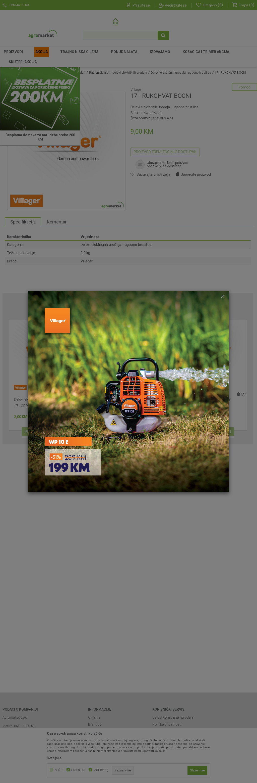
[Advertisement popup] (128, 391)
